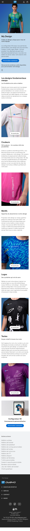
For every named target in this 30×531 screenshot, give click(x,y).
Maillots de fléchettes (8, 458)
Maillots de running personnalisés (11, 447)
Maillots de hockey (7, 449)
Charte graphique (6, 469)
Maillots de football (7, 442)
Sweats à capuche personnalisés (11, 462)
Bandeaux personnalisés (8, 464)
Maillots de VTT (6, 453)
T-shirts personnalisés (8, 460)
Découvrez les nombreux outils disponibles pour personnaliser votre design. (13, 65)
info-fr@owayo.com (20, 517)
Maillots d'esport (6, 456)
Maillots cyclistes (6, 440)
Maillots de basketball (8, 445)
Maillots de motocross (8, 451)
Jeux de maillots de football (9, 467)
